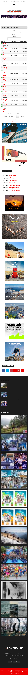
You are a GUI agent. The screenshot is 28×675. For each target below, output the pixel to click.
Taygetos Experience (12, 175)
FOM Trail (5, 104)
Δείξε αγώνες (14, 32)
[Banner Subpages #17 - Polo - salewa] (14, 226)
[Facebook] (3, 370)
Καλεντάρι (6, 671)
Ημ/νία (16, 41)
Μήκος (21, 41)
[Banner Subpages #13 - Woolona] (14, 249)
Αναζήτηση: (14, 36)
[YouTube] (18, 370)
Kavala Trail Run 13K (12, 182)
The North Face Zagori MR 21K (5, 45)
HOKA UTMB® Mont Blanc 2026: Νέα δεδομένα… (11, 399)
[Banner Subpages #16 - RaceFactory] (14, 330)
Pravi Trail (10, 188)
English (23, 671)
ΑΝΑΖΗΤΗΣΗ (5, 1)
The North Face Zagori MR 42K (5, 88)
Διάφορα (20, 671)
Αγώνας (3, 41)
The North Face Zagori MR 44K (5, 63)
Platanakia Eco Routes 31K (14, 187)
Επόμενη (22, 116)
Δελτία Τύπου (11, 671)
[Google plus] (11, 370)
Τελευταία (14, 119)
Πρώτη (5, 116)
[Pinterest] (15, 370)
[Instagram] (22, 370)
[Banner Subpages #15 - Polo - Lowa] (14, 351)
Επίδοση (11, 41)
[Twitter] (7, 370)
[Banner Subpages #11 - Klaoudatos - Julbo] (14, 156)
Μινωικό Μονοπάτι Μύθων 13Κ (15, 190)
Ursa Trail (5, 48)
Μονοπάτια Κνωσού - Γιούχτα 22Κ (15, 183)
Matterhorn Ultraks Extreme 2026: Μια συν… (10, 390)
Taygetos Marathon (12, 178)
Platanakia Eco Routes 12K (14, 185)
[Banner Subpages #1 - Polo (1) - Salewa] (14, 16)
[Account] (14, 4)
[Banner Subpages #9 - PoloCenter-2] (14, 202)
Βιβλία (16, 671)
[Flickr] (14, 662)
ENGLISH (13, 2)
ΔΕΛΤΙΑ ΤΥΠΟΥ (22, 1)
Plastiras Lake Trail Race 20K (5, 79)
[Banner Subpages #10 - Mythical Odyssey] (14, 311)
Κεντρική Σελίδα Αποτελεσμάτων (16, 121)
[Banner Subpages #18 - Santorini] (14, 291)
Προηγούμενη (12, 116)
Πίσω (6, 121)
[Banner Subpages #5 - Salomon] (14, 132)
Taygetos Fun (11, 177)
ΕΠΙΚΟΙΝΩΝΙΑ (15, 1)
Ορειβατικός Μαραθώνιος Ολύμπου (5, 95)
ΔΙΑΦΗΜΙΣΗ (10, 1)
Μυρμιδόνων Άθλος (12, 180)
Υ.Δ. (25, 41)
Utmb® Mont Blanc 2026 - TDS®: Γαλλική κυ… (10, 408)
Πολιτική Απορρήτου (14, 673)
